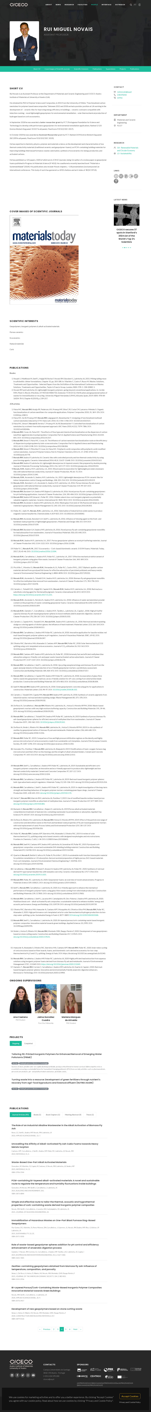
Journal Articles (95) (20, 1115)
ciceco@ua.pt (48, 1379)
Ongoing (15, 1043)
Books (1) (37, 1115)
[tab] (16, 1043)
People (94, 5)
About (49, 5)
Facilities (82, 5)
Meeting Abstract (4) (73, 1115)
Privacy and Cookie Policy (130, 1402)
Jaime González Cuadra (45, 1019)
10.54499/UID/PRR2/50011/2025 (91, 1385)
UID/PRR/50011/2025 (84, 1383)
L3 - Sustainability (124, 153)
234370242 (122, 95)
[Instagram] (28, 1375)
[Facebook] (17, 1375)
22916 (119, 98)
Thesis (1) (90, 1115)
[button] (122, 247)
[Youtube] (33, 1375)
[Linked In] (12, 1375)
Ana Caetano (20, 1017)
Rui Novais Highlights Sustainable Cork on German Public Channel (127, 234)
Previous (46, 1329)
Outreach (120, 5)
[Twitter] (22, 1375)
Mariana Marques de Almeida (71, 1019)
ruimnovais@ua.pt (124, 92)
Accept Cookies (130, 1396)
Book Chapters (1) (53, 1115)
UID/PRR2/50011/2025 (125, 1383)
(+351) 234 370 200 (51, 1376)
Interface (106, 5)
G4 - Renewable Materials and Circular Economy (127, 149)
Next (75, 1329)
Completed (28, 1043)
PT (135, 5)
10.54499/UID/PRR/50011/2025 (105, 1383)
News (58, 5)
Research (69, 5)
